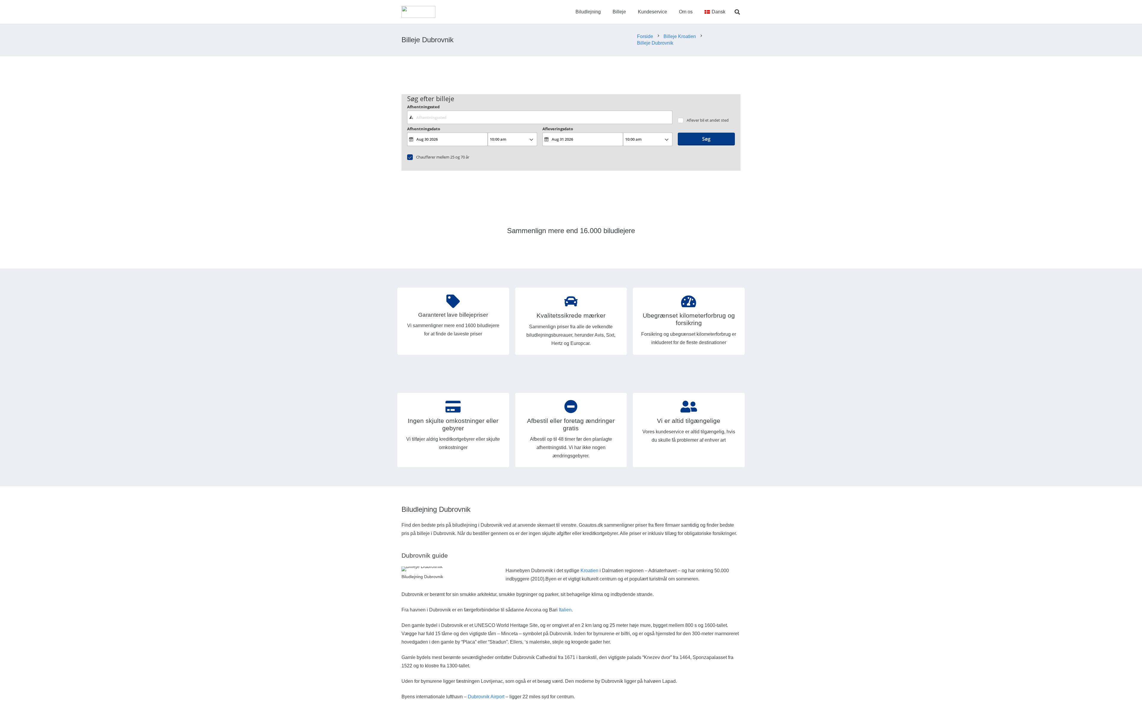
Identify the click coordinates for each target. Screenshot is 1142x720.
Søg (706, 139)
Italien (565, 609)
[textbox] (539, 117)
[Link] (418, 12)
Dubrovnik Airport (486, 696)
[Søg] (737, 12)
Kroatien (589, 570)
